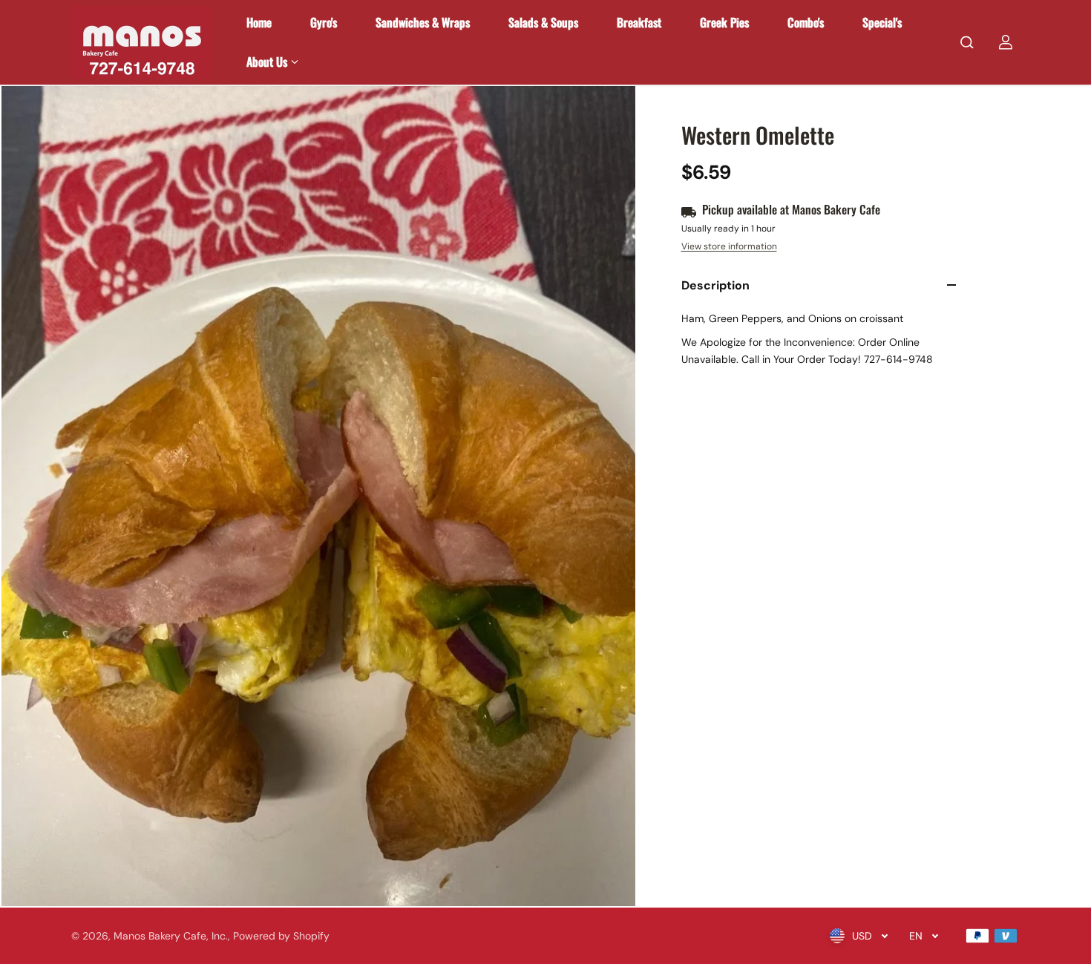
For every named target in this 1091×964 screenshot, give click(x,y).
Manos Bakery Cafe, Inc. (171, 935)
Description (715, 285)
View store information (729, 246)
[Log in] (1006, 42)
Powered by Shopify (281, 935)
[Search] (967, 42)
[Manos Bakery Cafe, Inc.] (141, 42)
